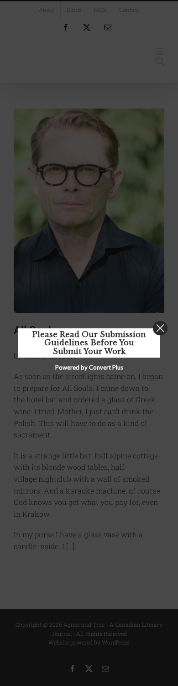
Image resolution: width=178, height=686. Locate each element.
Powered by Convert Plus (89, 367)
